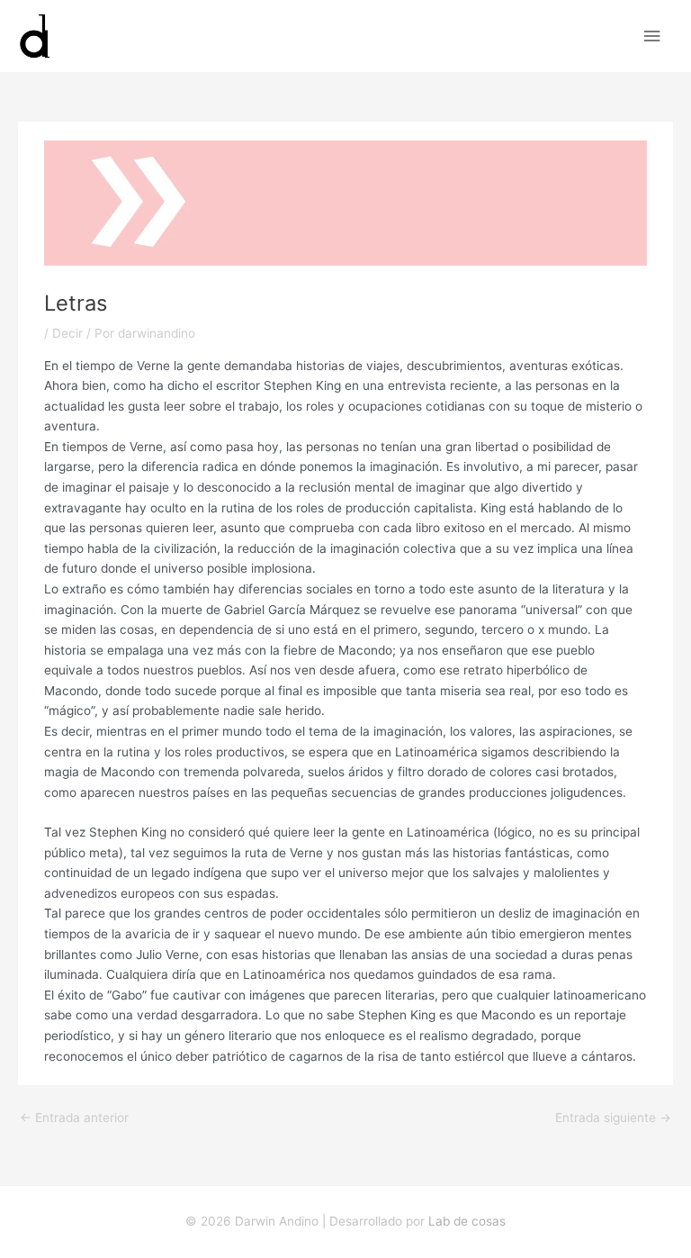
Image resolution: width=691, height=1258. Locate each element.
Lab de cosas (467, 1221)
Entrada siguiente (613, 1117)
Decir (67, 333)
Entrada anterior (74, 1117)
